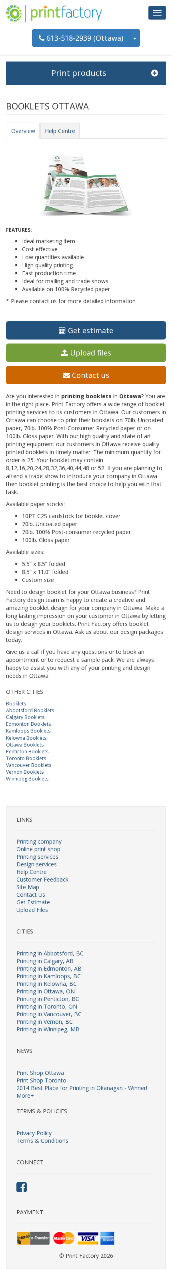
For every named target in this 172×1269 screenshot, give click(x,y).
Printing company (39, 841)
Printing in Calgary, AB (45, 961)
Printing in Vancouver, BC (49, 1014)
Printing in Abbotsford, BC (50, 953)
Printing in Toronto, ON (46, 1006)
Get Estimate (33, 902)
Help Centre (60, 131)
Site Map (27, 887)
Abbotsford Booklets (30, 710)
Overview (23, 131)
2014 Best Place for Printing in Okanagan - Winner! (81, 1088)
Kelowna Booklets (26, 738)
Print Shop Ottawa (40, 1072)
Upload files (89, 352)
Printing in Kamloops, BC (48, 976)
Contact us (89, 375)
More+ (25, 1095)
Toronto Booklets (26, 758)
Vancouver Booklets (28, 765)
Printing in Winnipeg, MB (48, 1029)
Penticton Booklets (27, 751)
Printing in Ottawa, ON (45, 991)
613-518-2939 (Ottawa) (83, 38)
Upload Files (32, 910)
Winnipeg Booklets (27, 778)
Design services (36, 864)
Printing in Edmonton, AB (49, 968)
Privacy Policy (34, 1133)
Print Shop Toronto (41, 1080)
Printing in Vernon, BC (44, 1021)
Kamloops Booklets (28, 730)
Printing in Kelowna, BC (46, 983)
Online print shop (38, 849)
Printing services (37, 856)
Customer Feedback (42, 879)
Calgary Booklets (25, 717)
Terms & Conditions (42, 1140)
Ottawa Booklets (25, 744)
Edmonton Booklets (28, 724)
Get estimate (89, 330)
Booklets (16, 703)
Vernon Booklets (25, 772)
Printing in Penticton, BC (47, 999)
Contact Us (30, 894)
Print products (78, 73)
